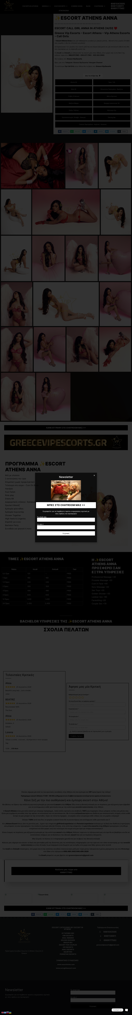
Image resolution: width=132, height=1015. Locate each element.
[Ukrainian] (10, 1012)
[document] (66, 507)
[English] (2, 1012)
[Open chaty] (126, 1010)
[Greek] (5, 1012)
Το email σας (41, 517)
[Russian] (7, 1012)
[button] (94, 475)
